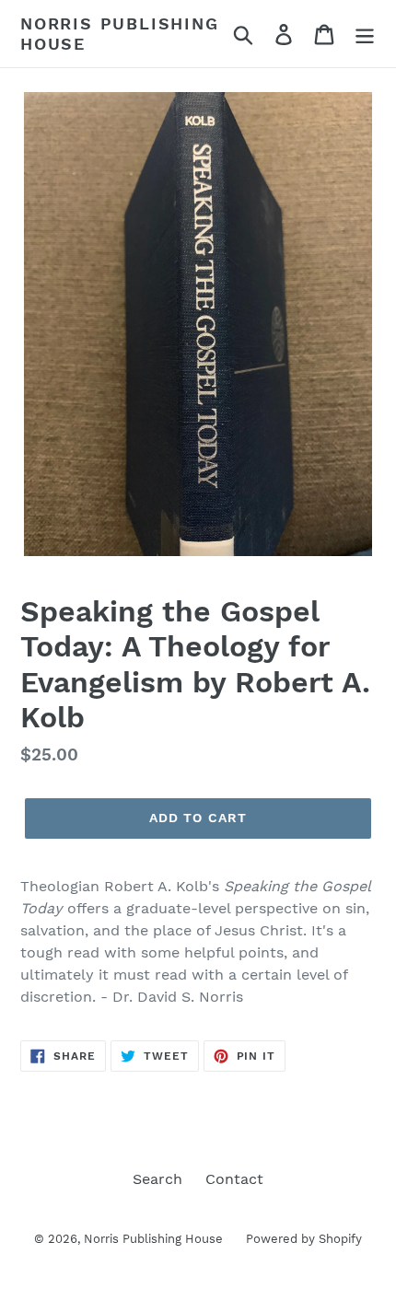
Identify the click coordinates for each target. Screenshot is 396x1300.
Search (157, 1179)
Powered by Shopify (304, 1239)
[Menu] (364, 33)
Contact (234, 1179)
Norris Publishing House (119, 33)
